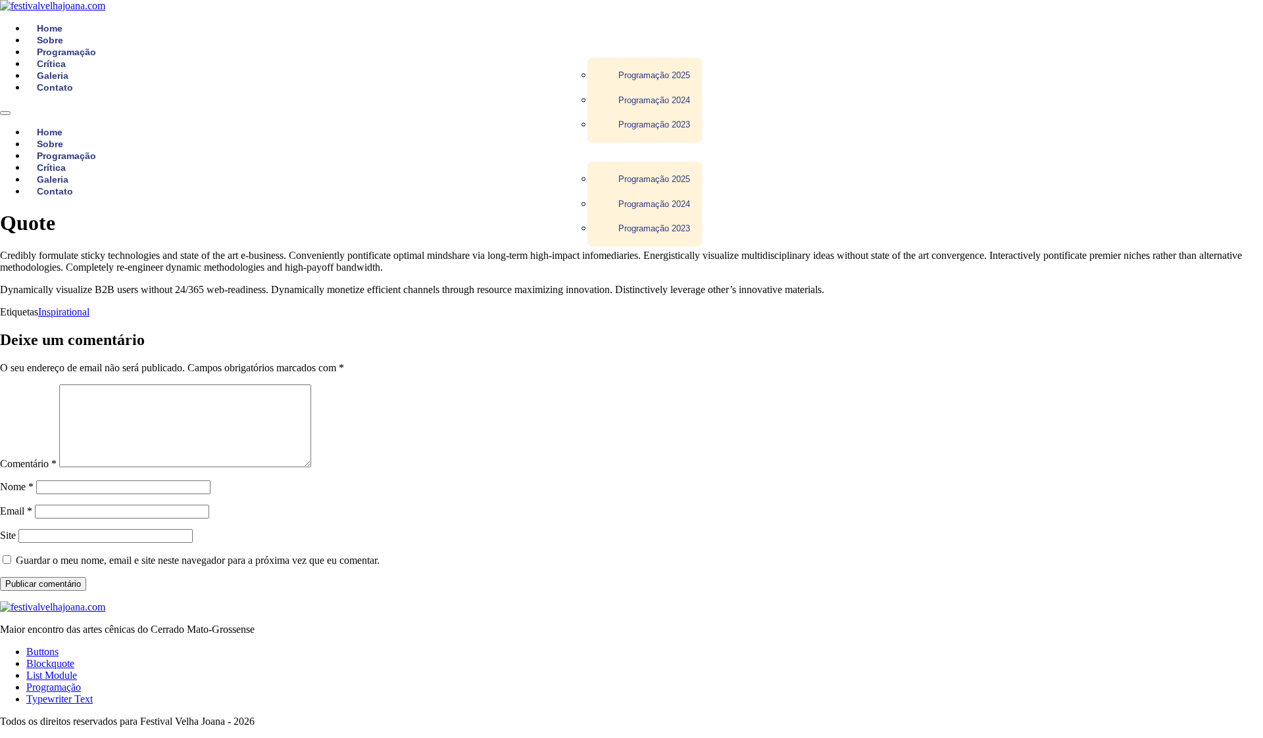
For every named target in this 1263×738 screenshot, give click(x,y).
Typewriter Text (59, 698)
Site (8, 535)
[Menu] (5, 113)
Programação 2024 (654, 100)
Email (16, 511)
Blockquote (50, 663)
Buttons (42, 651)
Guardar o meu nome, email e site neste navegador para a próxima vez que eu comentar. (198, 560)
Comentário (28, 463)
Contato (55, 87)
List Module (51, 675)
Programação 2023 (654, 124)
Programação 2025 (654, 75)
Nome (17, 486)
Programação (53, 687)
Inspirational (63, 311)
